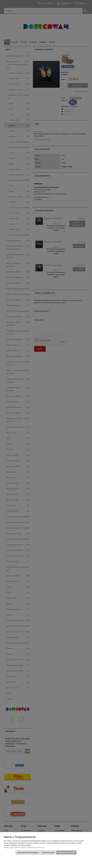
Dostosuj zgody (48, 852)
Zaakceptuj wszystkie (66, 852)
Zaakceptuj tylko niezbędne (27, 852)
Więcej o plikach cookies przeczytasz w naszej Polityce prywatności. (24, 847)
